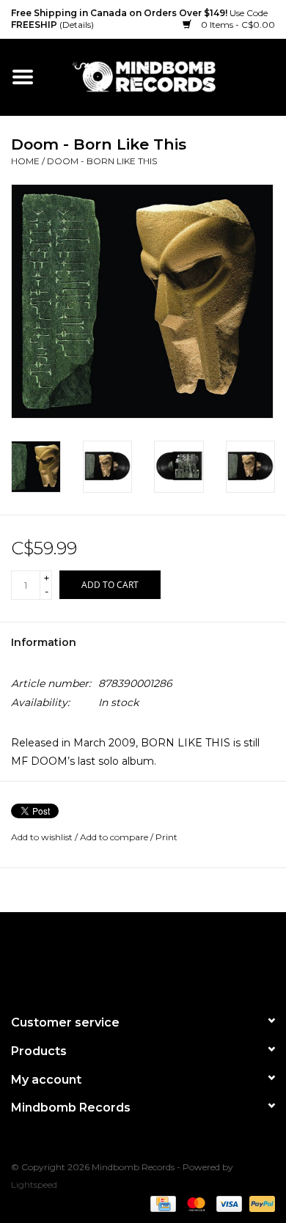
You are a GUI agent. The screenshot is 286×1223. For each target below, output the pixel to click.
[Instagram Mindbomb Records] (169, 957)
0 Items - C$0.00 (237, 24)
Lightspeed (34, 1184)
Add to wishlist (42, 836)
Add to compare (115, 836)
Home (25, 160)
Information (43, 642)
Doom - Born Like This (102, 160)
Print (166, 836)
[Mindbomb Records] (166, 76)
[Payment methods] (161, 1202)
